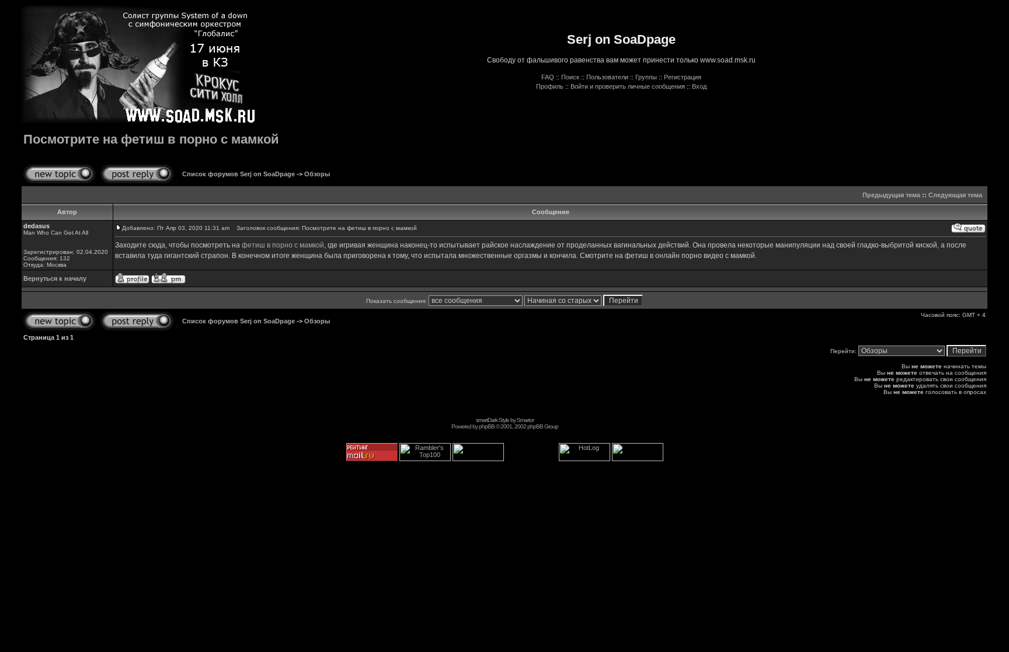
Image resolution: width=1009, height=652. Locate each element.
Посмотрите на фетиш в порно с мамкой (151, 139)
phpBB (487, 426)
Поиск (570, 77)
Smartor (525, 420)
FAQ (547, 77)
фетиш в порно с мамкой (283, 245)
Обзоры (317, 173)
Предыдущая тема (891, 194)
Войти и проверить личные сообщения (627, 86)
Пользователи (607, 77)
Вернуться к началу (54, 278)
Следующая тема (955, 194)
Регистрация (682, 77)
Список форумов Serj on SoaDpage (238, 173)
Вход (699, 86)
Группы (646, 77)
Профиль (549, 86)
